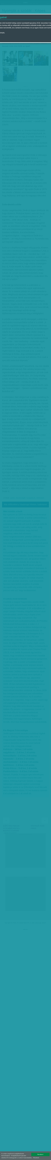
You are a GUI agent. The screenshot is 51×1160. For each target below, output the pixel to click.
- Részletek (35, 1157)
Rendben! (40, 1154)
